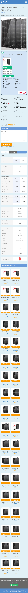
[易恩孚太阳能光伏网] (4, 2)
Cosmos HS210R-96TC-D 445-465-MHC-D (14, 55)
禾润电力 (4, 56)
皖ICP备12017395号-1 (22, 591)
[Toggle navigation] (26, 1)
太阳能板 (3, 15)
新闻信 (22, 590)
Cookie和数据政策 (12, 590)
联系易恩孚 (18, 590)
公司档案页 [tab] (13, 152)
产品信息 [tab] (5, 152)
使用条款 (6, 590)
